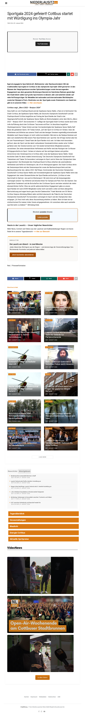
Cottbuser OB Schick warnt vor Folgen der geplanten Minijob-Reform (59, 388)
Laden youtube (43, 217)
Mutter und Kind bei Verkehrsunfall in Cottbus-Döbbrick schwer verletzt (23, 388)
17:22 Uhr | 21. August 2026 (21, 493)
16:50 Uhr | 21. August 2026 (21, 504)
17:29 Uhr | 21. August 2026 (21, 488)
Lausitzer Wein (41, 707)
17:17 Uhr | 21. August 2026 (21, 499)
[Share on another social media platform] (76, 74)
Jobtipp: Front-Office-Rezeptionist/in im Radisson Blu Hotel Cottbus (59, 443)
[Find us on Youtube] (44, 711)
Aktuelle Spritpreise (19, 539)
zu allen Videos (42, 677)
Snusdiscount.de (59, 707)
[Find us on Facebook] (38, 711)
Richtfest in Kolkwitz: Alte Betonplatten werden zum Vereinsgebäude (20, 416)
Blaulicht (14, 526)
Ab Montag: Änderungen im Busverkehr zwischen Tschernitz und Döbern (31, 497)
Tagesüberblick (17, 513)
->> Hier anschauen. (34, 103)
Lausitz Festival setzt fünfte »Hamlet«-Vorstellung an (26, 481)
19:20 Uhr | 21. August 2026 (21, 483)
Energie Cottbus (17, 533)
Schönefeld (13, 347)
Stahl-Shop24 (50, 707)
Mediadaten (42, 697)
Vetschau (49, 347)
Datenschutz (52, 697)
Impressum (34, 697)
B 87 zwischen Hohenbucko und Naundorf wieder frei (26, 502)
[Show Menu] (6, 3)
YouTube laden (43, 44)
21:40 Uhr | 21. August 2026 (21, 477)
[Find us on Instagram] (41, 711)
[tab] (12, 471)
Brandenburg (13, 293)
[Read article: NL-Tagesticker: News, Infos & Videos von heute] (24, 303)
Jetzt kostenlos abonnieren (23, 255)
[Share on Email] (72, 74)
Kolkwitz (12, 401)
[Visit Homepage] (44, 3)
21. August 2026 (15, 313)
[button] (40, 575)
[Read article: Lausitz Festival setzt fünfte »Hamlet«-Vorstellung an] (61, 303)
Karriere (26, 697)
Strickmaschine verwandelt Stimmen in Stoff (23, 476)
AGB (59, 697)
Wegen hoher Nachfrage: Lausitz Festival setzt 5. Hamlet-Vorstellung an (23, 334)
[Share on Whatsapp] (68, 74)
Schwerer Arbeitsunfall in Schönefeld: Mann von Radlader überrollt (22, 361)
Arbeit (48, 374)
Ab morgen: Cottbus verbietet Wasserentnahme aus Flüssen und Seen (60, 416)
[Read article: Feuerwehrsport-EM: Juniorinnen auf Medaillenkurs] (24, 438)
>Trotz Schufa (32, 707)
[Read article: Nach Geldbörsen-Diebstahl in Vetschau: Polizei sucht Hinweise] (61, 357)
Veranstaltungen (18, 520)
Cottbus (49, 293)
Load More (42, 457)
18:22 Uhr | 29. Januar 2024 (15, 23)
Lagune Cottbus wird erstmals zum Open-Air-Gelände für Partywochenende (61, 334)
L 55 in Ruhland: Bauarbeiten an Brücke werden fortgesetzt (27, 492)
